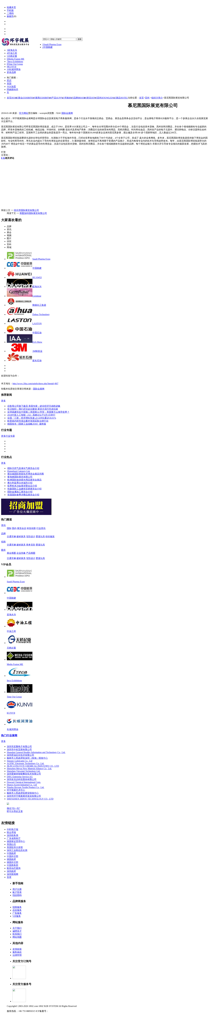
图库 (3, 550)
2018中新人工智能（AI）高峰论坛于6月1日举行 (31, 415)
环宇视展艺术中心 (16, 790)
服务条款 (17, 952)
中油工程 (12, 53)
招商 (3, 542)
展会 (26, 98)
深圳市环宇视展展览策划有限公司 (24, 796)
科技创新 (31, 528)
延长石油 (37, 360)
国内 (14, 528)
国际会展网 (67, 113)
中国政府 (11, 853)
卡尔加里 (11, 86)
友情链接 (17, 949)
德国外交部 (12, 862)
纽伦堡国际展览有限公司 (26, 210)
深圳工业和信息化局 (17, 850)
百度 (9, 877)
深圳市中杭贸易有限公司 (19, 749)
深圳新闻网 (12, 874)
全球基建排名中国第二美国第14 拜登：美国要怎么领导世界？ (38, 412)
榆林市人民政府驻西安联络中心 (23, 793)
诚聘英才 (17, 931)
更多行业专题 (8, 436)
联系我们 (17, 934)
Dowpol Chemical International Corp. (24, 782)
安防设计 (30, 536)
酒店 (122, 98)
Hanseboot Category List (18, 471)
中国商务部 (12, 865)
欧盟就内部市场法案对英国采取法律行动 (27, 421)
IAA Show (37, 342)
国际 (9, 528)
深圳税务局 (12, 835)
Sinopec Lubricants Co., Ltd (19, 761)
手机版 (10, 10)
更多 (3, 401)
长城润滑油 (13, 69)
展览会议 (21, 528)
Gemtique (36, 296)
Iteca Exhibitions (15, 61)
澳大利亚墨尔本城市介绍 (19, 483)
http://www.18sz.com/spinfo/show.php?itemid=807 (35, 383)
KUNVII (11, 66)
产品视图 (30, 553)
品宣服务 (17, 910)
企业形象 (21, 553)
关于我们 (17, 928)
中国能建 (47, 47)
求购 (68, 98)
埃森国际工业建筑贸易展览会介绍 (24, 489)
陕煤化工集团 (39, 305)
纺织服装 (50, 536)
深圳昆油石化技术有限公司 (20, 755)
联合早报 (11, 832)
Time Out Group (15, 64)
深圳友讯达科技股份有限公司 (21, 779)
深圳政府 (11, 871)
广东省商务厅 (13, 838)
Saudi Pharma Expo (51, 44)
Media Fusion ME (15, 59)
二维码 (10, 13)
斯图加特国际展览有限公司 (33, 213)
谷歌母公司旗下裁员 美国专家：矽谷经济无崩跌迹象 (33, 406)
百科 (106, 98)
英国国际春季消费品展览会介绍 (23, 494)
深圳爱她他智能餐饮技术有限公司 (24, 774)
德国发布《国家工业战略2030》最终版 (26, 424)
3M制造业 (37, 351)
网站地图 (17, 937)
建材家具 (21, 536)
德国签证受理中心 (16, 841)
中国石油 (37, 332)
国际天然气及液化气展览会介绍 (23, 468)
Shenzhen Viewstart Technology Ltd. (23, 771)
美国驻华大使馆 (15, 847)
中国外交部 (12, 856)
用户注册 (17, 889)
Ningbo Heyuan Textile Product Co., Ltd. (25, 787)
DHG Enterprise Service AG (20, 776)
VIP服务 (17, 916)
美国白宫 (11, 844)
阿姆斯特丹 (12, 89)
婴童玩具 (40, 536)
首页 (12, 98)
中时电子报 (12, 829)
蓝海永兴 (12, 50)
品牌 (80, 98)
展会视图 (11, 553)
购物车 (10, 16)
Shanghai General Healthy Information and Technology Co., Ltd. (36, 752)
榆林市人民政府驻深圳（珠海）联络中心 (27, 758)
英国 (9, 83)
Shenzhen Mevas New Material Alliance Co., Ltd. (29, 768)
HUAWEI (37, 277)
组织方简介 (157, 98)
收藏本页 (11, 7)
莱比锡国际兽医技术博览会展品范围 (25, 474)
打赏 (3, 152)
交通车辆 (11, 536)
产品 (58, 98)
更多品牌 (11, 72)
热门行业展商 (9, 735)
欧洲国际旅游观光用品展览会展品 (24, 480)
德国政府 (11, 859)
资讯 (92, 98)
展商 (43, 98)
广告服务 (17, 913)
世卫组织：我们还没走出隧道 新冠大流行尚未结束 (32, 409)
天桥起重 (12, 56)
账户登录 (17, 892)
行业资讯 (40, 528)
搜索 (79, 39)
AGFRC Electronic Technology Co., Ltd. (25, 763)
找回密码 (17, 895)
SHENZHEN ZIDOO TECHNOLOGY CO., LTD (30, 799)
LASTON (37, 323)
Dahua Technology (41, 314)
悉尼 (9, 80)
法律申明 (17, 955)
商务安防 (30, 545)
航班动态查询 (13, 868)
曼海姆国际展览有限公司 (19, 477)
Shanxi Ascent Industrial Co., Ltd (22, 785)
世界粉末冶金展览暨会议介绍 (22, 486)
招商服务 (17, 907)
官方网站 (23, 113)
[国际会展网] (21, 42)
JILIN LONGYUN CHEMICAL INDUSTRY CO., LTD (33, 766)
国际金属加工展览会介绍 (19, 492)
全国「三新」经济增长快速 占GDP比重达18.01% (31, 418)
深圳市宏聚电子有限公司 (19, 746)
